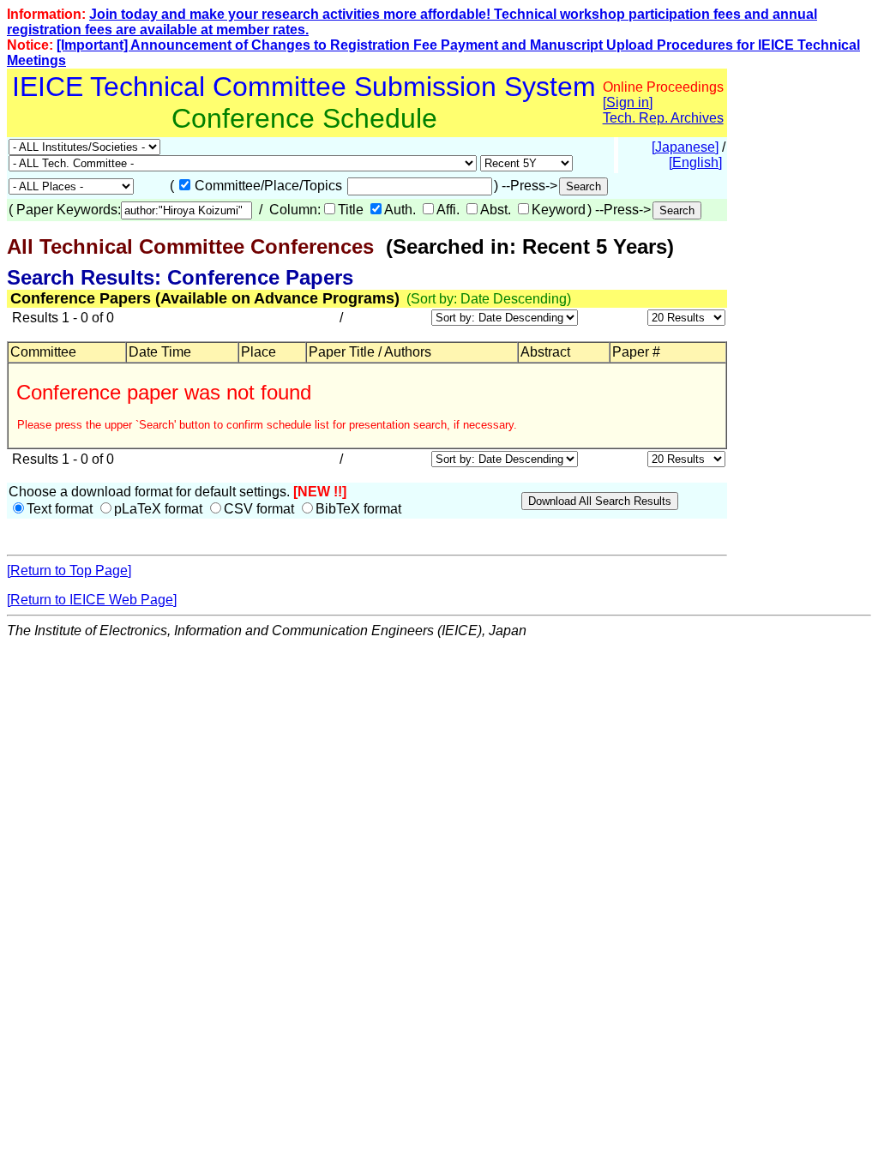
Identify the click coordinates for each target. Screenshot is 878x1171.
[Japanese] (685, 147)
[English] (695, 162)
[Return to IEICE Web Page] (92, 599)
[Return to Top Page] (69, 570)
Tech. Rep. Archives (663, 118)
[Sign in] (627, 102)
